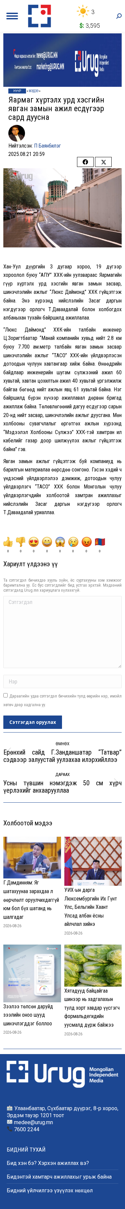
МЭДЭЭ (33, 91)
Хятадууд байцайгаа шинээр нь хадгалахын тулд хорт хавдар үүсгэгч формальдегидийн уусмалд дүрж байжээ (92, 1008)
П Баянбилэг (47, 146)
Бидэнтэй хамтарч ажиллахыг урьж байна (59, 1177)
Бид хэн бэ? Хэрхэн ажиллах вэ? (48, 1163)
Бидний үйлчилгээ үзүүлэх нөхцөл (50, 1190)
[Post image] (32, 857)
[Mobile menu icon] (12, 16)
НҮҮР (17, 91)
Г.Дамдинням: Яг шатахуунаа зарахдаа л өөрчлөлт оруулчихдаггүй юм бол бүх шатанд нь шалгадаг (31, 899)
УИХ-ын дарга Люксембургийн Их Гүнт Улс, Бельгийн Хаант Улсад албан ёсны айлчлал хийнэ (90, 907)
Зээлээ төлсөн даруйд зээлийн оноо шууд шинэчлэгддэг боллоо (28, 1015)
